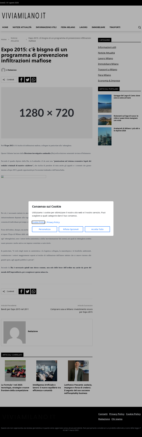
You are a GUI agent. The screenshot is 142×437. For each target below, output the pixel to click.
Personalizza (44, 229)
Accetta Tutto (97, 229)
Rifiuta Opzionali (71, 229)
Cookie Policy (38, 222)
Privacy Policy (53, 222)
